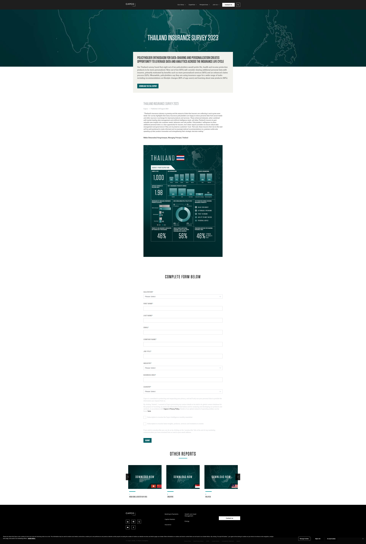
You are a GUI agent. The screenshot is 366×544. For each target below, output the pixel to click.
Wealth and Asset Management (190, 515)
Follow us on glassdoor (139, 522)
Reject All (317, 538)
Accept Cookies (331, 538)
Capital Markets (170, 519)
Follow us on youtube (128, 527)
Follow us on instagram (133, 522)
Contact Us (228, 5)
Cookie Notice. (31, 538)
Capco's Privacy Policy (171, 409)
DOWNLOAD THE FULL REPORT (148, 86)
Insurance (168, 524)
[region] (183, 539)
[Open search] (238, 5)
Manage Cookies (304, 538)
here (149, 411)
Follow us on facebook (133, 527)
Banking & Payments (171, 514)
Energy (187, 521)
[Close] (363, 539)
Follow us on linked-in (128, 522)
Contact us (229, 518)
